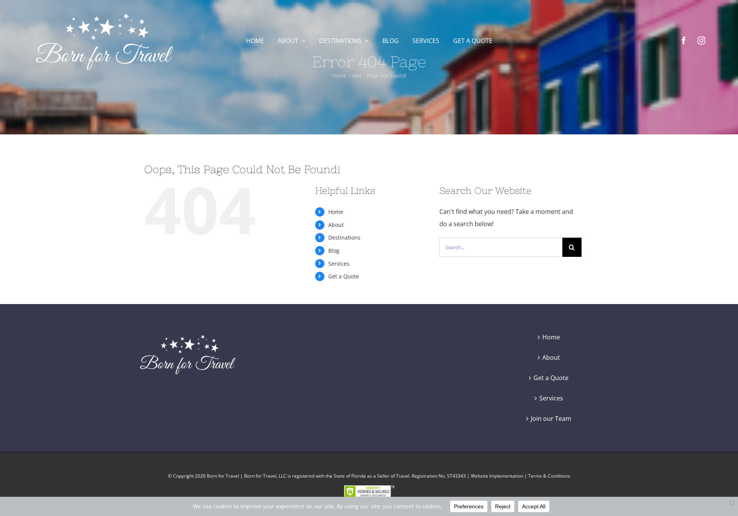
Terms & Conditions (549, 476)
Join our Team (551, 418)
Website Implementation (497, 476)
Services (338, 263)
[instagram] (701, 41)
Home (335, 211)
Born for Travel (223, 476)
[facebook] (684, 41)
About (336, 224)
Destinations (344, 237)
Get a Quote (343, 276)
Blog (333, 250)
